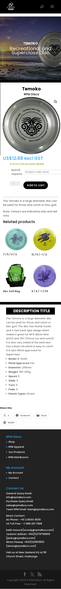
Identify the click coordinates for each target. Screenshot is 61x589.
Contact (13, 478)
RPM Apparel (16, 447)
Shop (11, 441)
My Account (15, 472)
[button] (56, 102)
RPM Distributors (18, 457)
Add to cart (36, 185)
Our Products (16, 452)
